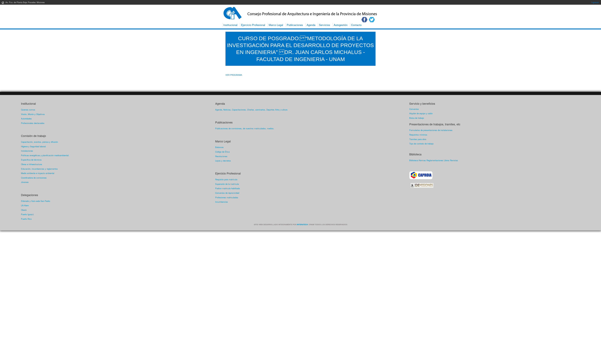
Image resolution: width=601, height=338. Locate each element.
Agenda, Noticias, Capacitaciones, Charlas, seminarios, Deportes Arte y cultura (251, 109)
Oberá (23, 209)
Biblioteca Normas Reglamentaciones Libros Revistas (433, 160)
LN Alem (25, 205)
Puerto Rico (26, 218)
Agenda (311, 25)
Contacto (356, 25)
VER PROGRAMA (233, 75)
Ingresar (595, 2)
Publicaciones (295, 25)
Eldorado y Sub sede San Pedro (35, 201)
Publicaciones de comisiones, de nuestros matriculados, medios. (244, 128)
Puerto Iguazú (27, 214)
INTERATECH (302, 224)
